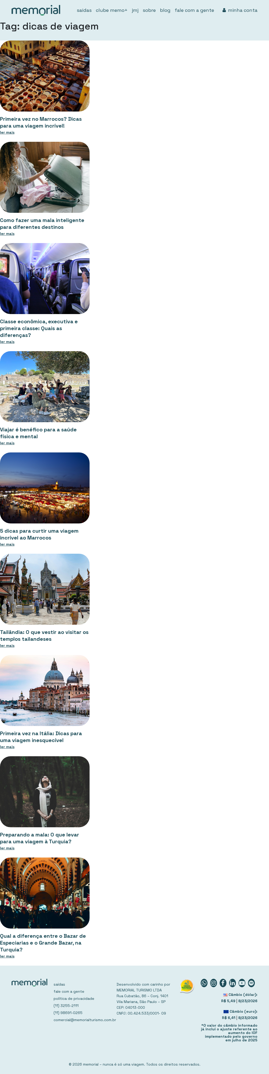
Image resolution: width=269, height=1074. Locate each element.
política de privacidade (74, 998)
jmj (135, 10)
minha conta (242, 10)
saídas (84, 10)
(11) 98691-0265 (68, 1012)
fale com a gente (194, 10)
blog (165, 10)
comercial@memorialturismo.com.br (82, 1019)
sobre (149, 10)
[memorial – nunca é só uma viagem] (36, 10)
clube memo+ (112, 10)
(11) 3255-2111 (66, 1005)
